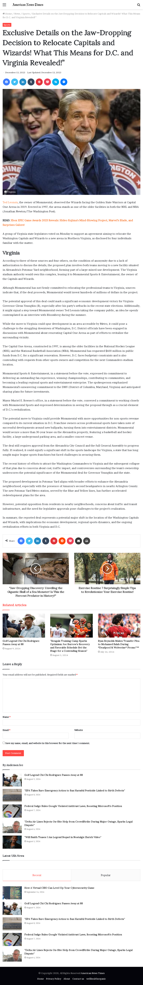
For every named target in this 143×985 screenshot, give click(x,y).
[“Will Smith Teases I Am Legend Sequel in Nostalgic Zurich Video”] (12, 842)
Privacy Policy (53, 978)
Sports (26, 13)
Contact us (78, 978)
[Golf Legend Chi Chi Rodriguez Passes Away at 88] (24, 626)
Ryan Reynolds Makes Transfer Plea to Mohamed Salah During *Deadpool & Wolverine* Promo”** (118, 644)
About (66, 978)
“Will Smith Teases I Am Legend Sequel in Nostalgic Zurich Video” (62, 837)
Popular (106, 875)
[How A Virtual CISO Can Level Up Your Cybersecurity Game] (12, 892)
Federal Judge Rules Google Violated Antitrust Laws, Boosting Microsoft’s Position (73, 806)
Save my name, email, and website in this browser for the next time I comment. (47, 743)
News (17, 13)
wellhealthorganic (96, 978)
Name (6, 717)
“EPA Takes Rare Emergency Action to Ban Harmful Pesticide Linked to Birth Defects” (74, 790)
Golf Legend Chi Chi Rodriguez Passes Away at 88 (21, 642)
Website (78, 730)
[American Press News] (27, 4)
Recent (36, 875)
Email (6, 730)
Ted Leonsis (10, 202)
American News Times (93, 973)
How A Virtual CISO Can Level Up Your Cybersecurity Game (59, 887)
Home (8, 13)
